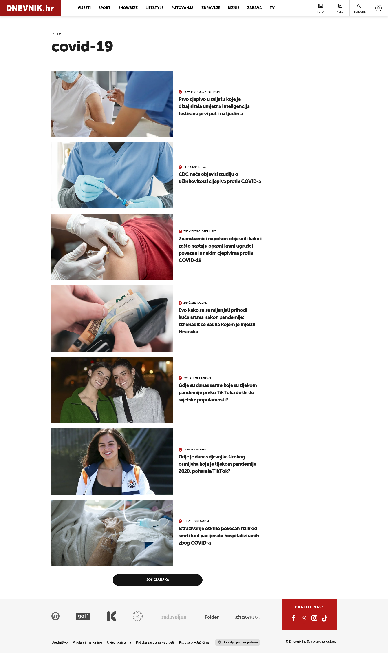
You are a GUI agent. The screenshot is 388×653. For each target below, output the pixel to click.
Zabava (254, 8)
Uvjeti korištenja (119, 642)
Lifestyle (154, 8)
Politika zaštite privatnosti (155, 642)
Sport (104, 8)
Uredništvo (59, 642)
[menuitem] (378, 8)
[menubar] (378, 8)
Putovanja (182, 8)
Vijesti (84, 8)
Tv (272, 8)
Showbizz (128, 8)
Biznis (233, 8)
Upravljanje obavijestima (240, 642)
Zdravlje (210, 8)
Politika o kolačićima (194, 642)
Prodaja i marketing (87, 642)
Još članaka (157, 580)
